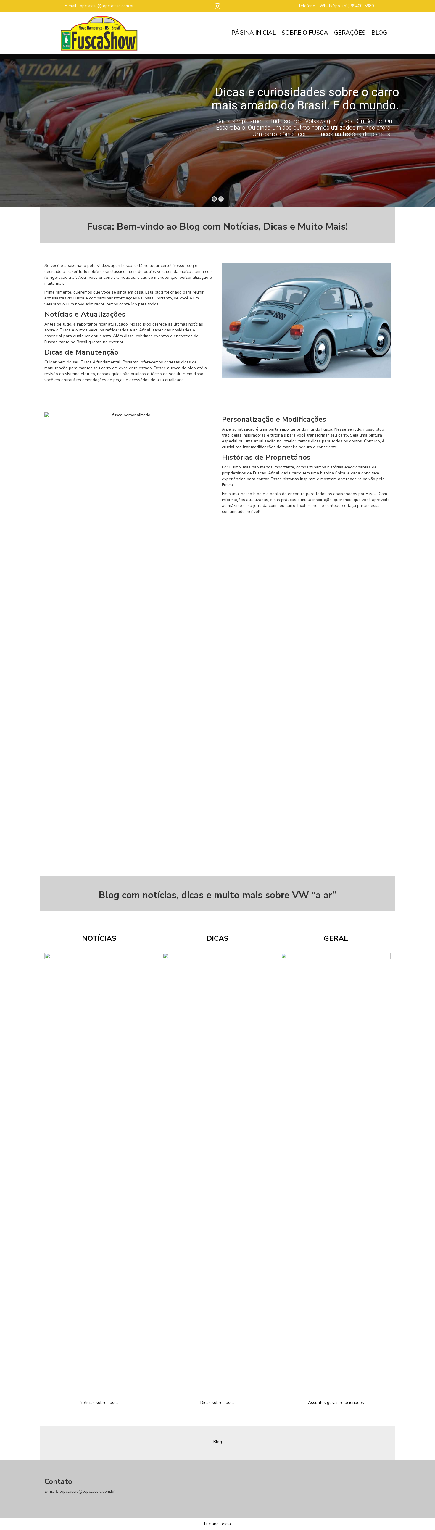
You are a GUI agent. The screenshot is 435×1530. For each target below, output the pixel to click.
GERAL (336, 938)
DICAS (217, 938)
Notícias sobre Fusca (99, 1402)
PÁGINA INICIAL (253, 33)
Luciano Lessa (217, 1524)
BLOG (379, 33)
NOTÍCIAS (99, 938)
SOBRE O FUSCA (305, 33)
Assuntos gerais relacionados (336, 1402)
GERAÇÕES (349, 33)
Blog (217, 1441)
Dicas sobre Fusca (217, 1402)
